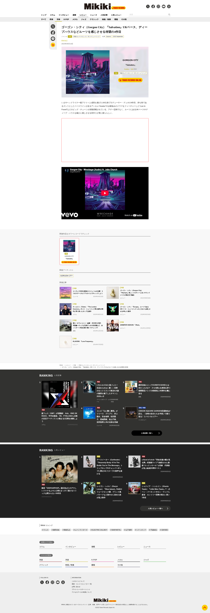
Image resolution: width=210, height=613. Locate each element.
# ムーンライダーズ (80, 530)
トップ (43, 15)
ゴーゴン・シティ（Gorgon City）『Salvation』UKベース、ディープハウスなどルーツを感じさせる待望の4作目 (95, 367)
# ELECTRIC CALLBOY (99, 530)
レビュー (83, 15)
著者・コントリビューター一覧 (82, 584)
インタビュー (64, 15)
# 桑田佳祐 (55, 530)
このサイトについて (78, 581)
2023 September (118, 36)
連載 (74, 15)
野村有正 (64, 41)
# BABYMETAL (116, 530)
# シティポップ (140, 530)
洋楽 (58, 19)
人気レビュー (116, 15)
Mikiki (61, 365)
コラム (52, 15)
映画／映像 (106, 19)
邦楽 (51, 19)
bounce (108, 36)
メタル (75, 19)
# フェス (45, 530)
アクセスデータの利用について (82, 592)
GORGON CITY (66, 276)
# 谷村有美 (164, 530)
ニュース (93, 15)
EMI (132, 69)
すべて (43, 19)
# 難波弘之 (66, 530)
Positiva (126, 69)
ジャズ (83, 19)
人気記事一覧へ (147, 433)
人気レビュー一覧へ (155, 508)
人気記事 (104, 15)
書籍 (116, 19)
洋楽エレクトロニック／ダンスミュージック (86, 36)
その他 (124, 19)
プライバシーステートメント (81, 589)
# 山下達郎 (128, 530)
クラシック (94, 19)
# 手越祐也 (153, 530)
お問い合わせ (76, 586)
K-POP (66, 19)
